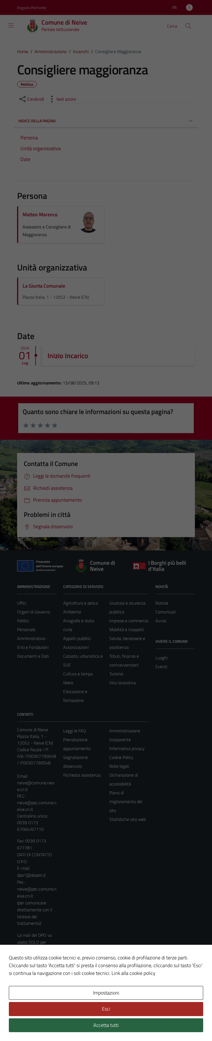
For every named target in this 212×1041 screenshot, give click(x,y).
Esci (106, 1009)
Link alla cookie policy (133, 973)
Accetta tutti (106, 1025)
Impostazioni (106, 992)
